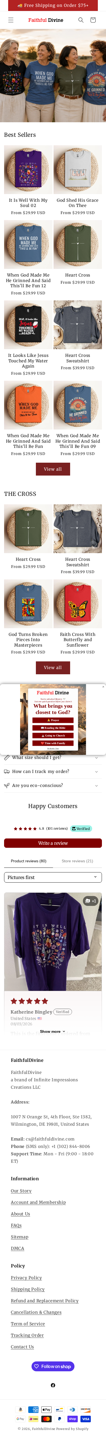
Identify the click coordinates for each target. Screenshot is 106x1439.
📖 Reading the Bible (53, 727)
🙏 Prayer (53, 720)
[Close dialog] (103, 687)
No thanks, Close (53, 749)
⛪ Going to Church (53, 735)
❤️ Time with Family (53, 743)
